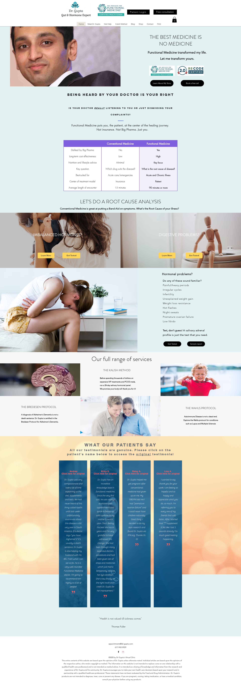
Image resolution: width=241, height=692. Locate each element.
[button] (174, 19)
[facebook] (118, 652)
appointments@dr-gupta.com (121, 644)
